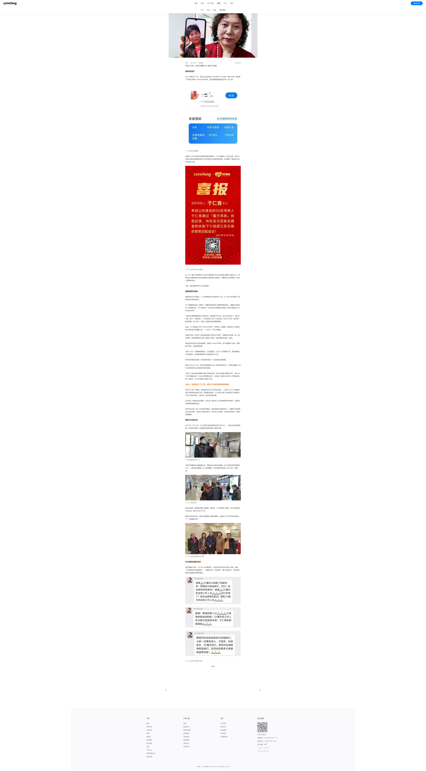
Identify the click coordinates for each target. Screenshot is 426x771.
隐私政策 (223, 730)
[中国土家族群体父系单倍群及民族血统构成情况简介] (259, 690)
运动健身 (186, 737)
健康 (196, 3)
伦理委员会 (224, 737)
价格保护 (223, 733)
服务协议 (223, 727)
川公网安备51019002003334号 (210, 766)
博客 (218, 3)
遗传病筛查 (187, 730)
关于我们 (223, 723)
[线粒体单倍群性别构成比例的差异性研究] (166, 690)
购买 (147, 723)
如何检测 (149, 727)
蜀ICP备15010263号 (224, 766)
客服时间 (260, 741)
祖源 (202, 3)
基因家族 (149, 740)
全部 (202, 10)
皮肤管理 (186, 740)
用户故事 (210, 3)
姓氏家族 (149, 743)
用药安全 (186, 743)
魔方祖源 (149, 756)
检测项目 (149, 730)
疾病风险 (186, 727)
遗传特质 (186, 733)
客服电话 (260, 738)
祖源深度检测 (150, 753)
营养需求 (186, 746)
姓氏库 (148, 737)
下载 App (149, 750)
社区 (225, 3)
